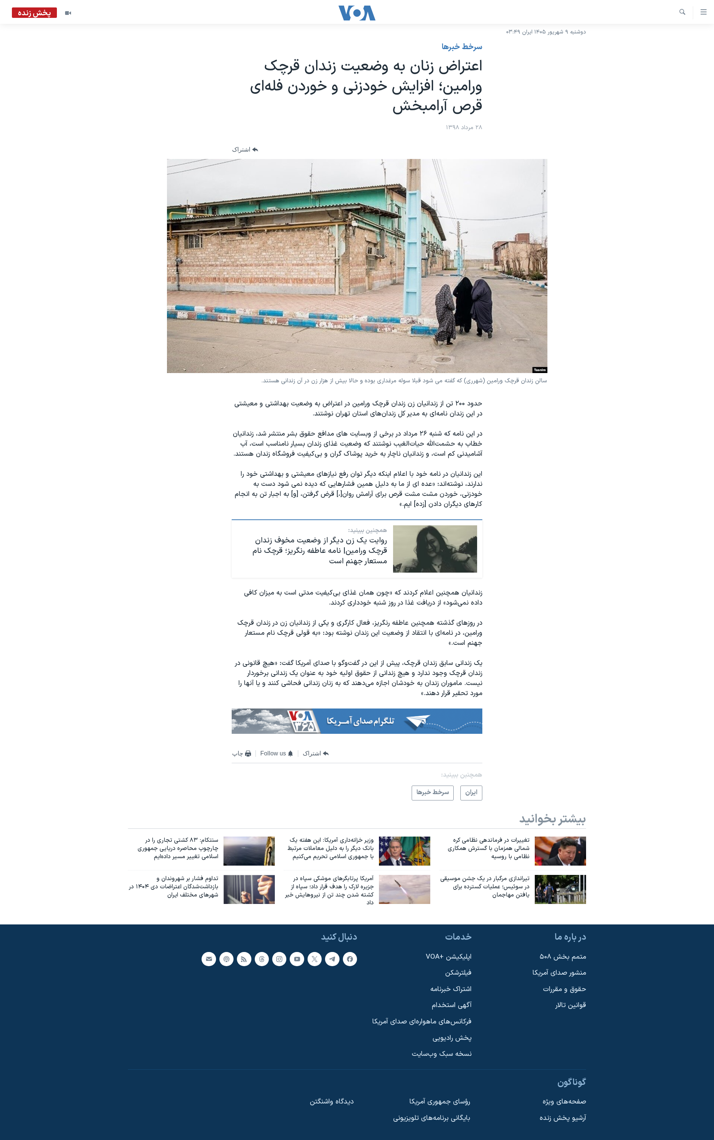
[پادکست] (226, 959)
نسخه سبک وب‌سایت (442, 1054)
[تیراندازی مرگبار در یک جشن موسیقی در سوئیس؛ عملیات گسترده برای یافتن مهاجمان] (560, 889)
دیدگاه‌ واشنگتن (332, 1102)
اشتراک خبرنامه (451, 989)
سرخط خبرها (462, 47)
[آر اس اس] (244, 959)
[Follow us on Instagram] (279, 959)
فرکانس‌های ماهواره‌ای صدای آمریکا (422, 1022)
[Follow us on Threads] (262, 959)
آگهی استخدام (452, 1006)
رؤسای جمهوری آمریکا (439, 1102)
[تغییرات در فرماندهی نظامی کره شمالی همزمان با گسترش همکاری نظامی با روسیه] (560, 851)
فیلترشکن (458, 973)
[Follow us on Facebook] (350, 959)
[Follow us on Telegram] (332, 959)
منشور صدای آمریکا (559, 973)
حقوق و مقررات (564, 989)
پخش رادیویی (452, 1038)
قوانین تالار (570, 1006)
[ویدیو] (68, 13)
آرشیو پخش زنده (563, 1118)
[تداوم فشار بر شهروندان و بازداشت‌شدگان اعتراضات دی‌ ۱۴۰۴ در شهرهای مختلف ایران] (249, 889)
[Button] (245, 149)
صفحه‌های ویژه (564, 1102)
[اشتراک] (209, 959)
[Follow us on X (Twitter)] (315, 959)
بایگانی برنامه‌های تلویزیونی (431, 1118)
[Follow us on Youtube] (297, 959)
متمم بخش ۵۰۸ (563, 957)
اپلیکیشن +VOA (449, 957)
